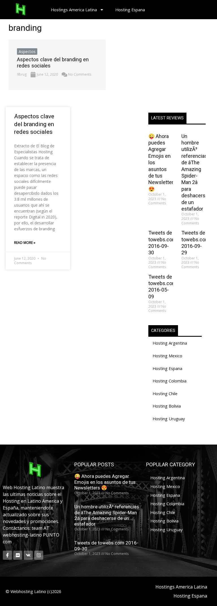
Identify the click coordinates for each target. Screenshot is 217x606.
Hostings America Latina (74, 9)
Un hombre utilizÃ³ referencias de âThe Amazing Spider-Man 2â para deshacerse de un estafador (106, 515)
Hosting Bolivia (167, 406)
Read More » (24, 242)
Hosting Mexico (167, 355)
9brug (22, 74)
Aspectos (27, 51)
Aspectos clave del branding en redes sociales (34, 124)
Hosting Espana (130, 9)
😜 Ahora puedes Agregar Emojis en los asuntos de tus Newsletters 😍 (105, 482)
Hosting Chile (165, 393)
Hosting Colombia (169, 381)
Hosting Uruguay (169, 418)
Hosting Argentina (170, 343)
